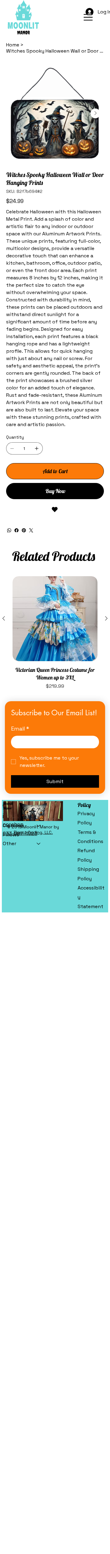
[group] (55, 633)
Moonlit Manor (8, 805)
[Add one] (37, 448)
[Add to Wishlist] (55, 509)
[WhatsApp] (9, 530)
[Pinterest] (24, 530)
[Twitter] (31, 530)
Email (20, 728)
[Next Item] (95, 113)
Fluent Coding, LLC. (33, 832)
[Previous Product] (3, 618)
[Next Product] (106, 618)
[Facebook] (16, 530)
